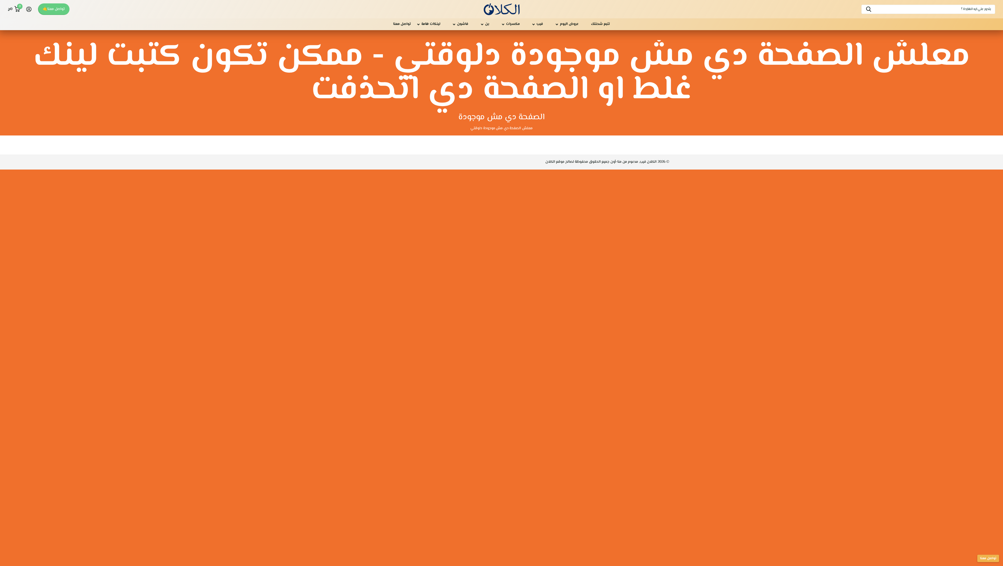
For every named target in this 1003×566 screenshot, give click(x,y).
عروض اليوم (569, 24)
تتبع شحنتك (600, 24)
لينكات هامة (430, 24)
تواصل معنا (402, 24)
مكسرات (513, 24)
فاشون (462, 24)
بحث (868, 9)
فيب (540, 24)
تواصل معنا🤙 (54, 9)
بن (487, 24)
